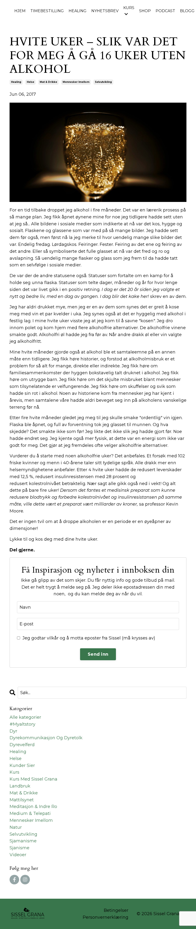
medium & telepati (30, 813)
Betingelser (116, 910)
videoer (18, 854)
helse (30, 82)
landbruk (20, 786)
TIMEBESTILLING (47, 11)
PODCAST (165, 11)
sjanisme (19, 847)
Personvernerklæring (105, 917)
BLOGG (187, 11)
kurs (14, 772)
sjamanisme (23, 841)
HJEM (20, 11)
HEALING (78, 11)
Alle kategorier (25, 717)
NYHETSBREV (105, 11)
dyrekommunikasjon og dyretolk (46, 737)
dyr (13, 731)
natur (16, 827)
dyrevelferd (22, 744)
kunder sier (22, 765)
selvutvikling (103, 82)
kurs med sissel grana (33, 779)
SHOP (145, 11)
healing (16, 82)
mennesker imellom (76, 82)
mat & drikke (48, 82)
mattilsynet (22, 799)
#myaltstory (22, 724)
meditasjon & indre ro (33, 806)
